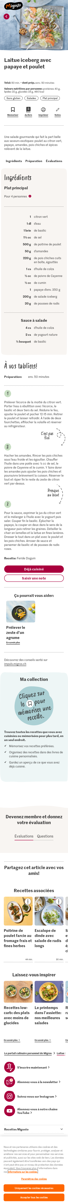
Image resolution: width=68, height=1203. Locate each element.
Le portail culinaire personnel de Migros (28, 1053)
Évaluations (54, 161)
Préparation (33, 161)
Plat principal (50, 98)
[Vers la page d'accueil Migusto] (13, 4)
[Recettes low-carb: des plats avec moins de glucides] (18, 1011)
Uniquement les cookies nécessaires (34, 1188)
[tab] (34, 1129)
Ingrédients (14, 161)
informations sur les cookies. (23, 1171)
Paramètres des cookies (34, 1178)
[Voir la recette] (18, 929)
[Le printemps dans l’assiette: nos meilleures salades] (49, 1011)
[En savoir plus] (20, 635)
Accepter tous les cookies (34, 1197)
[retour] (6, 16)
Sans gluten (13, 98)
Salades (31, 98)
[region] (34, 1169)
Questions (45, 836)
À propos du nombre (30, 196)
